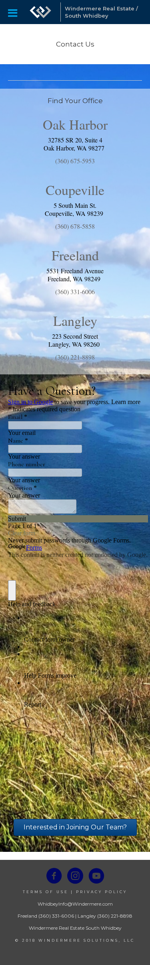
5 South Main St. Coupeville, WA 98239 (75, 209)
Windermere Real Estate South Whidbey (75, 928)
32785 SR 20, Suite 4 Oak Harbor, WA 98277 (75, 144)
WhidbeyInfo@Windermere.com (75, 904)
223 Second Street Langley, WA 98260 (75, 340)
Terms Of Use (45, 892)
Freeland (27, 916)
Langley (87, 916)
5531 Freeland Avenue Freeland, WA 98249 (75, 274)
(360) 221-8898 (114, 916)
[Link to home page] (40, 12)
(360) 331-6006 (56, 916)
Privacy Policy (101, 892)
